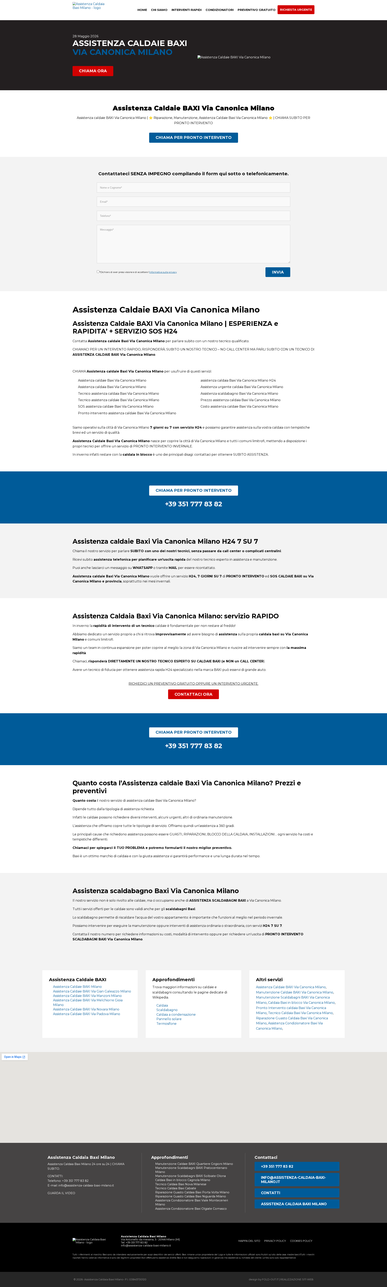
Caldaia (162, 1005)
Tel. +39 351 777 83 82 (134, 1242)
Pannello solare (169, 1019)
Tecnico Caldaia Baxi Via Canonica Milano (300, 1013)
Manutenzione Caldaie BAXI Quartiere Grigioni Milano (194, 1164)
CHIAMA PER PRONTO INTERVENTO (194, 137)
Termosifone (166, 1024)
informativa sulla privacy (163, 272)
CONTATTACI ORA (193, 694)
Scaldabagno (167, 1010)
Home (142, 10)
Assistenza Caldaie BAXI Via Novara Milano (86, 1009)
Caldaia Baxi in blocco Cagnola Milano (182, 1180)
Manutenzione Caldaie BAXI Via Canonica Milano (294, 992)
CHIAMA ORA (93, 70)
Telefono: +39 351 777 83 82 (68, 1181)
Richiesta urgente (296, 10)
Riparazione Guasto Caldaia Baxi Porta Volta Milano (192, 1192)
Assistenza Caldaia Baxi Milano (294, 1204)
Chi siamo (159, 10)
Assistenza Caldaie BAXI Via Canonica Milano (291, 987)
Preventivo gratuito (257, 10)
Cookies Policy (301, 1240)
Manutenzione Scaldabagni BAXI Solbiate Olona (190, 1176)
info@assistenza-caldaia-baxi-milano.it (293, 1179)
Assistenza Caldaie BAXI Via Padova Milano (86, 1014)
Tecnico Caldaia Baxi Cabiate (175, 1188)
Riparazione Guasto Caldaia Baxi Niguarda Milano (190, 1196)
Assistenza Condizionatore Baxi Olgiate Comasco (191, 1208)
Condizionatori (220, 10)
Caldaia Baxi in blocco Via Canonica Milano (301, 1003)
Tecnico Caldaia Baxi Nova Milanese (180, 1184)
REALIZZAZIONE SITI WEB (296, 1279)
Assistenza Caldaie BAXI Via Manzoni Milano (87, 996)
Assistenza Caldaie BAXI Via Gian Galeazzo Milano (92, 991)
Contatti (270, 1193)
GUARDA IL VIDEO (61, 1193)
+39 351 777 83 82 (277, 1166)
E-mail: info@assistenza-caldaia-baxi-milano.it (81, 1185)
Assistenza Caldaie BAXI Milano (77, 987)
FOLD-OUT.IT (270, 1279)
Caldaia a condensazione (176, 1014)
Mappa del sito (249, 1240)
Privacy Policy (275, 1240)
